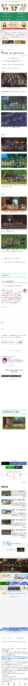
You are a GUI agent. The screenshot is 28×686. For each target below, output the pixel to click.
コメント (4, 306)
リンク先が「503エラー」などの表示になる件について (16, 593)
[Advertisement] (14, 394)
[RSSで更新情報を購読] (14, 478)
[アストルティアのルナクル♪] (14, 422)
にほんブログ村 (14, 371)
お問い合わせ (21, 638)
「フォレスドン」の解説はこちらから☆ (14, 631)
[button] (18, 467)
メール (2, 328)
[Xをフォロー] (7, 474)
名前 (2, 322)
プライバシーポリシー (7, 638)
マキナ (9, 358)
